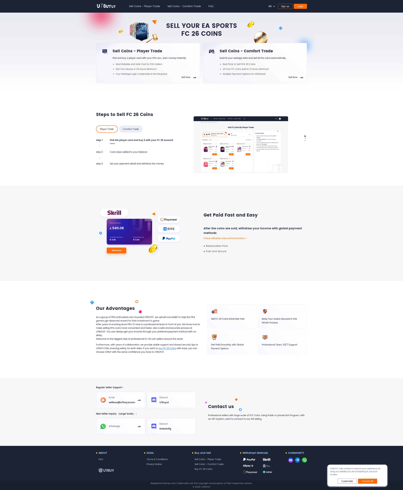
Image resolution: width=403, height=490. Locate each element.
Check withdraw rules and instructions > (225, 238)
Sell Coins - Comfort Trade (184, 6)
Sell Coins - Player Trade (144, 6)
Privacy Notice (154, 464)
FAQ (210, 6)
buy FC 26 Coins (167, 348)
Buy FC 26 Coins (203, 469)
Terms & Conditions (157, 459)
